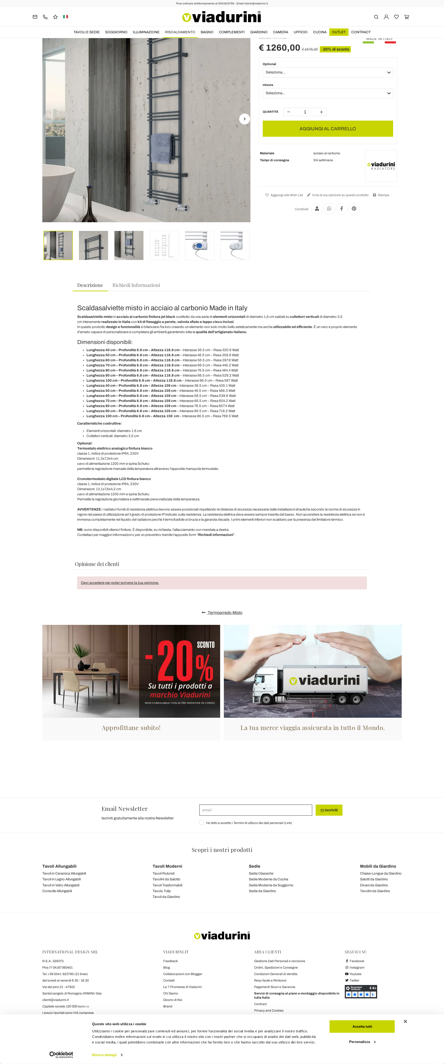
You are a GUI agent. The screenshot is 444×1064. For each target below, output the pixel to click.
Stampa (383, 195)
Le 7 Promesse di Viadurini (182, 987)
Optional (269, 64)
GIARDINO (259, 32)
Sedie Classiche (261, 873)
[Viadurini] (221, 16)
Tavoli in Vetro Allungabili (60, 885)
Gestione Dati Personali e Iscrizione (279, 961)
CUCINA (320, 32)
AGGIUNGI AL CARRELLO (327, 128)
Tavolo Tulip (162, 891)
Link (288, 823)
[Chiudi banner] (405, 1021)
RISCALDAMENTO (180, 32)
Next (244, 119)
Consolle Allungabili (57, 891)
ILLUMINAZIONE (146, 32)
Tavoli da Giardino (166, 897)
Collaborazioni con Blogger (182, 974)
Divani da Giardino (374, 885)
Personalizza (359, 1041)
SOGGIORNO (116, 32)
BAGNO (207, 32)
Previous (48, 119)
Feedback (170, 961)
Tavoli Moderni (167, 866)
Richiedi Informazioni (136, 285)
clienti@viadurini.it (55, 1000)
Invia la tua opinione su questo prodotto (340, 195)
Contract (361, 32)
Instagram (356, 967)
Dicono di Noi (172, 1000)
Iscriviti (331, 810)
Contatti (169, 980)
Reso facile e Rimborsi (270, 980)
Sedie (254, 866)
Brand (167, 1006)
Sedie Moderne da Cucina (268, 879)
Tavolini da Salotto (166, 879)
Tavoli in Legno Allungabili (61, 879)
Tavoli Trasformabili (167, 885)
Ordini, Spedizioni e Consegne (276, 967)
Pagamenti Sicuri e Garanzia (274, 987)
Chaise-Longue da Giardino (381, 873)
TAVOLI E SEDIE (87, 32)
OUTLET (339, 32)
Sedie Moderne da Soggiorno (271, 885)
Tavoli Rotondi (164, 873)
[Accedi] (386, 16)
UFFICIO (301, 32)
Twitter (354, 980)
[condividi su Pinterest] (354, 209)
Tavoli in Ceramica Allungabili (64, 873)
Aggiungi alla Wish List (286, 195)
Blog (166, 967)
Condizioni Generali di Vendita (275, 974)
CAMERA (280, 32)
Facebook (356, 961)
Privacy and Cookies (269, 1010)
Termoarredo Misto (224, 612)
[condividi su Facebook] (341, 209)
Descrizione (90, 285)
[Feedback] (55, 16)
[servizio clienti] (45, 16)
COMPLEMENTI (232, 32)
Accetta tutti (362, 1026)
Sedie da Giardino (262, 891)
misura (268, 85)
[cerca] (376, 16)
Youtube (355, 974)
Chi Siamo (170, 993)
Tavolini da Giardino (375, 891)
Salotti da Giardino (374, 879)
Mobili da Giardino (378, 866)
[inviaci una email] (35, 16)
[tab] (90, 285)
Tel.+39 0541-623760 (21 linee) (65, 974)
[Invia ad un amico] (317, 209)
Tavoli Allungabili (59, 866)
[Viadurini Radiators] (381, 166)
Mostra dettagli (104, 1055)
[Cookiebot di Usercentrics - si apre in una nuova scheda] (61, 1055)
